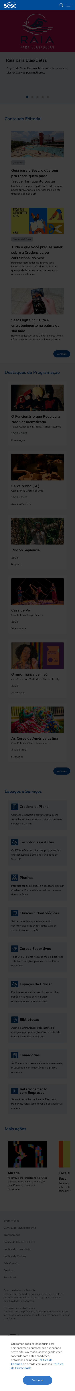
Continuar (38, 1380)
